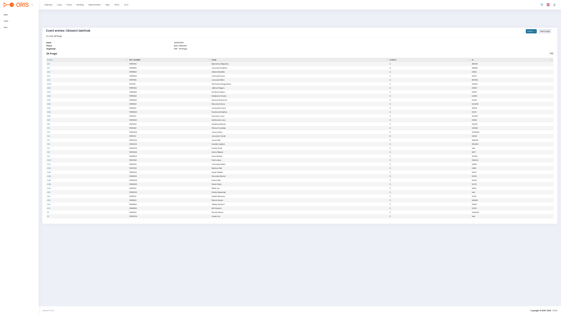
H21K (49, 160)
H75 (48, 208)
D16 (48, 64)
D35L (49, 88)
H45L (49, 172)
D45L (49, 96)
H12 (48, 136)
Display (530, 31)
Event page (545, 31)
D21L (49, 72)
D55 (48, 120)
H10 (48, 128)
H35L (49, 168)
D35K (49, 84)
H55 (48, 192)
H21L (49, 164)
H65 (49, 204)
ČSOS (554, 310)
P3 (48, 212)
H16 (48, 156)
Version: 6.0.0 (48, 310)
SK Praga (51, 53)
